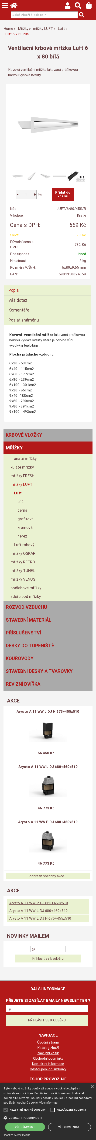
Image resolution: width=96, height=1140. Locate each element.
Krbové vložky (24, 435)
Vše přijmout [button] (25, 1127)
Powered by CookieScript (16, 1135)
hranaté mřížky (23, 458)
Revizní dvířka (23, 684)
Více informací (48, 1102)
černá (22, 510)
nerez (22, 536)
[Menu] (5, 5)
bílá (20, 501)
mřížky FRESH (22, 475)
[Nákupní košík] (91, 7)
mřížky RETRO (22, 562)
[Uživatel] (70, 7)
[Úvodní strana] (16, 7)
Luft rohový (24, 544)
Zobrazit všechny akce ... (48, 876)
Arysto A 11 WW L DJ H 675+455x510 (48, 711)
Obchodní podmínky (48, 1058)
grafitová (25, 519)
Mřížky (14, 448)
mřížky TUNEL (22, 570)
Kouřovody (20, 658)
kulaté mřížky (22, 467)
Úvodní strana (48, 1042)
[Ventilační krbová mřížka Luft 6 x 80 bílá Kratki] (48, 125)
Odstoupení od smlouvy (48, 1069)
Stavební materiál (28, 620)
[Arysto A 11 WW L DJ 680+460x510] (48, 785)
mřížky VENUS (22, 579)
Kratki (81, 215)
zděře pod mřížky (25, 596)
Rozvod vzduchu (26, 607)
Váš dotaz (17, 300)
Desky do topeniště (30, 645)
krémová (25, 527)
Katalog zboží (48, 1048)
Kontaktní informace (48, 1064)
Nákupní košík (48, 1053)
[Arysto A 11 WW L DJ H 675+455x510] (48, 730)
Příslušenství (23, 633)
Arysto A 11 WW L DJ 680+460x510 (48, 767)
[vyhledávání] (80, 7)
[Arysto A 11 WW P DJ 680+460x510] (48, 840)
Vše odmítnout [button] (69, 1127)
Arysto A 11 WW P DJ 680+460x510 (48, 822)
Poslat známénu (23, 320)
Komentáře (18, 310)
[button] (48, 1117)
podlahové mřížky (25, 587)
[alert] (48, 1111)
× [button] (92, 1087)
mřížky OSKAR (22, 553)
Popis (13, 290)
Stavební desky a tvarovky (39, 671)
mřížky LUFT (21, 484)
